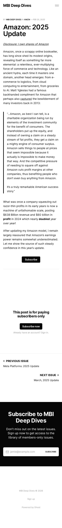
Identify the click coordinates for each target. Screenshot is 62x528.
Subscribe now (31, 326)
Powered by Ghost (31, 507)
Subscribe (31, 259)
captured (26, 98)
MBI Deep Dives (17, 5)
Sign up (31, 499)
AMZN (27, 19)
